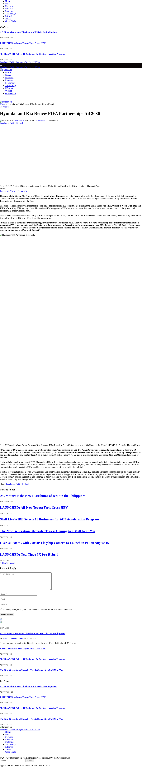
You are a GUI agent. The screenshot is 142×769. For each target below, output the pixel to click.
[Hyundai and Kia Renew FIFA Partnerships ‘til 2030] (53, 183)
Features (9, 6)
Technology (10, 13)
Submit (30, 761)
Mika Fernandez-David (13, 638)
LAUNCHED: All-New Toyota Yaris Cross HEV (23, 43)
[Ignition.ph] (6, 69)
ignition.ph (20, 120)
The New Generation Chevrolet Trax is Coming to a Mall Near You (47, 531)
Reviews (9, 8)
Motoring (9, 11)
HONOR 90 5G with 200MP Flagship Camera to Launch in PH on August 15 (54, 543)
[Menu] (1, 65)
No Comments (41, 120)
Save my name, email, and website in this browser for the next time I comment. (37, 609)
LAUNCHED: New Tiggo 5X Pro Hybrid (29, 554)
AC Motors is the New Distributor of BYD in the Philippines (28, 32)
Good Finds (10, 21)
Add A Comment (7, 563)
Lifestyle (9, 16)
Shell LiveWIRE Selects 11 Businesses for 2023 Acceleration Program (32, 54)
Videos (8, 18)
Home (8, 1)
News (7, 3)
